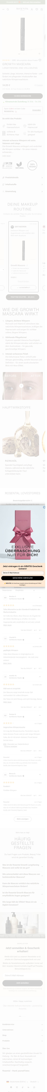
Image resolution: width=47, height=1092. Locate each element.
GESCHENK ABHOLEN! (23, 578)
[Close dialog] (44, 507)
